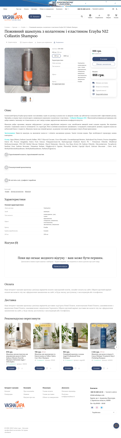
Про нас (18, 9)
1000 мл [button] (66, 56)
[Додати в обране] (18, 368)
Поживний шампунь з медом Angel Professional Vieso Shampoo (73, 356)
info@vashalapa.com (97, 395)
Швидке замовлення (103, 64)
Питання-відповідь (68, 391)
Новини (26, 394)
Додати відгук (12, 42)
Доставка (34, 9)
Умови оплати (48, 391)
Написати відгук (60, 266)
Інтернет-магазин (11, 388)
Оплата (26, 9)
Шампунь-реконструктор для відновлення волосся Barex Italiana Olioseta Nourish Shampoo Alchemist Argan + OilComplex (17, 358)
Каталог (7, 391)
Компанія (27, 388)
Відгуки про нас (29, 397)
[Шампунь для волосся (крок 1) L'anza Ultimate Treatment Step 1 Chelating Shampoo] (103, 336)
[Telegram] (102, 407)
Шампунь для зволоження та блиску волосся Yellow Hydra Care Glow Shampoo (45, 356)
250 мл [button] (56, 56)
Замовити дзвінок (98, 9)
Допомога (65, 388)
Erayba (7, 192)
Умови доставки (48, 394)
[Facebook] (92, 407)
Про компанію (29, 391)
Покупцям (47, 388)
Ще (66, 9)
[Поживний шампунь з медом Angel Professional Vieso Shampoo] (75, 336)
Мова (5, 9)
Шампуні (28, 192)
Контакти (59, 9)
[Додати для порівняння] (22, 368)
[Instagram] (97, 407)
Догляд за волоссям (17, 192)
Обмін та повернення (47, 9)
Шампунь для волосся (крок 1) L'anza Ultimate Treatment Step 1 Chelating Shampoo (103, 356)
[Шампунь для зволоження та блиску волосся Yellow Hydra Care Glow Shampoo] (46, 336)
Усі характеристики (58, 84)
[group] (27, 70)
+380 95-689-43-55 (83, 9)
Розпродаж (8, 394)
